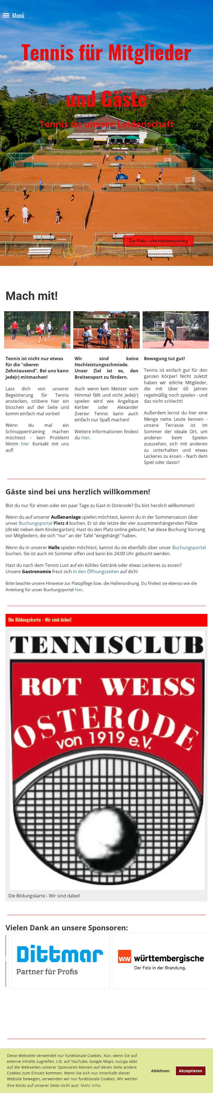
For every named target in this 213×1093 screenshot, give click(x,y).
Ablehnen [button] (160, 1070)
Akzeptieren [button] (190, 1070)
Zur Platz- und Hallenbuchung (158, 241)
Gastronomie (36, 571)
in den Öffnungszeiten (96, 571)
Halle (54, 547)
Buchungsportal (35, 523)
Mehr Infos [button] (91, 1085)
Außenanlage (66, 517)
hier (25, 444)
